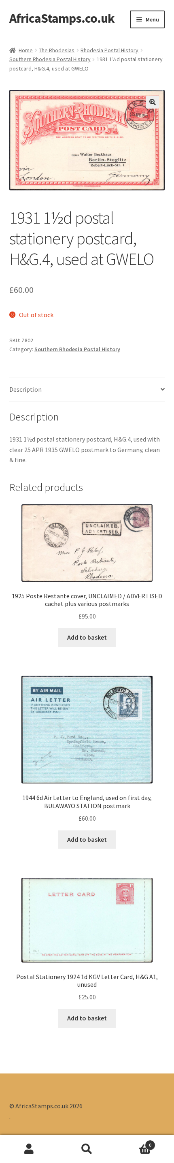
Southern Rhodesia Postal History (50, 59)
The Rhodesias (56, 50)
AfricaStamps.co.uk (62, 18)
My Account (29, 1149)
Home (26, 50)
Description (25, 389)
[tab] (87, 390)
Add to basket (87, 637)
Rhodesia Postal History (109, 50)
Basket (134, 1142)
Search (87, 1149)
